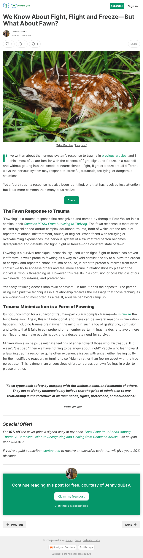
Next (128, 524)
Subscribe (117, 6)
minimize (124, 314)
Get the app (86, 547)
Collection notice (91, 540)
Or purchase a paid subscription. (71, 505)
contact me (51, 451)
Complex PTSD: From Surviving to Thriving (55, 224)
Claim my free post (71, 496)
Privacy (69, 540)
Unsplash (80, 145)
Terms (78, 540)
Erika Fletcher (65, 145)
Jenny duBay (19, 31)
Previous (17, 524)
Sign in (133, 6)
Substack (56, 553)
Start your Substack (64, 547)
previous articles (114, 155)
